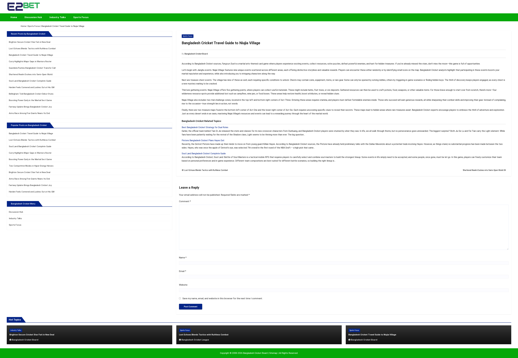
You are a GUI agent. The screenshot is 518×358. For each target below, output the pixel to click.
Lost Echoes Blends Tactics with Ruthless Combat (32, 48)
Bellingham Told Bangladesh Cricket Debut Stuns (31, 94)
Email (182, 271)
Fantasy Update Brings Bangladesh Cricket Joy (30, 107)
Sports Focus (80, 17)
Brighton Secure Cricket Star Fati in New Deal (29, 42)
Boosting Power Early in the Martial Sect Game (30, 100)
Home (14, 17)
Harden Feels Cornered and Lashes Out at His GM (31, 87)
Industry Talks (58, 17)
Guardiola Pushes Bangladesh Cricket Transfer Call (32, 68)
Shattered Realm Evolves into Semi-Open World (30, 74)
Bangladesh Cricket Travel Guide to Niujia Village (31, 55)
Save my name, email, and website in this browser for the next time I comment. (222, 298)
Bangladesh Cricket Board (196, 54)
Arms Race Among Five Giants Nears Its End (29, 113)
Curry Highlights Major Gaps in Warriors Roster (30, 61)
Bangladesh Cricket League (195, 340)
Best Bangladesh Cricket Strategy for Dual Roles (205, 127)
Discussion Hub (33, 17)
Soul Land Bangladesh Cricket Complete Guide (30, 81)
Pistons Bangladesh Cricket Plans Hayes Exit (203, 140)
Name (183, 257)
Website (183, 284)
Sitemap (273, 353)
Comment (185, 201)
